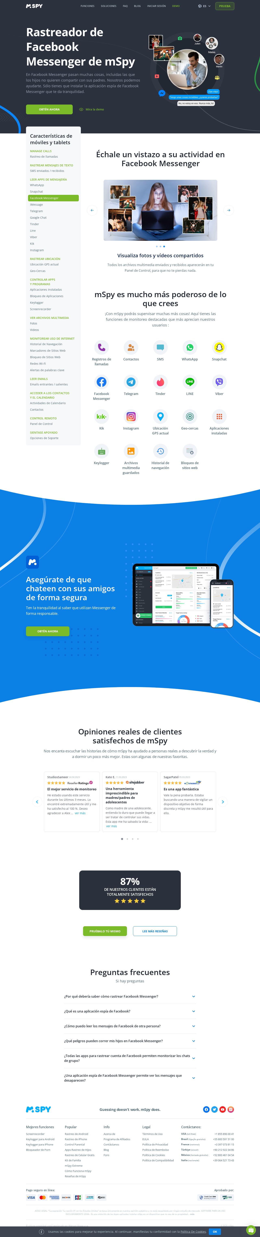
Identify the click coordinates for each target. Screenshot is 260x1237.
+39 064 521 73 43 (223, 1160)
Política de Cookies (153, 1155)
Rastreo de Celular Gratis (79, 1155)
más (192, 1214)
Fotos (33, 323)
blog (137, 6)
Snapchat (36, 191)
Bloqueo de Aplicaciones (46, 296)
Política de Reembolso (155, 1150)
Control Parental (75, 1144)
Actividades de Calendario (48, 403)
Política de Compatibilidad (158, 1160)
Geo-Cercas (38, 271)
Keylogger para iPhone (39, 1144)
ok (215, 1232)
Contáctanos (111, 1144)
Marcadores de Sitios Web (48, 350)
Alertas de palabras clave (47, 370)
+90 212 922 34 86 (223, 1150)
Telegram (36, 211)
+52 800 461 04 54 (223, 1155)
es (204, 6)
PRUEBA (225, 6)
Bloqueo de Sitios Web (45, 357)
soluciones (108, 6)
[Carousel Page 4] (138, 839)
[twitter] (214, 1109)
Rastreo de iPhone (76, 1139)
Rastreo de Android (76, 1134)
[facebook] (206, 1109)
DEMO (176, 6)
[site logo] (34, 6)
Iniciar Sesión (156, 6)
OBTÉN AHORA (49, 109)
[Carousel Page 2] (160, 246)
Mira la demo (95, 109)
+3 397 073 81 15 (224, 1144)
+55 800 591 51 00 (223, 1139)
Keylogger (36, 302)
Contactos (36, 409)
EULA (145, 1139)
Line (33, 230)
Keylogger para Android (40, 1139)
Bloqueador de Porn (38, 1150)
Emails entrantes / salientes (49, 384)
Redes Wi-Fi (38, 363)
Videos (34, 330)
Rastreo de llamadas (44, 156)
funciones (87, 6)
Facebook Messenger (44, 198)
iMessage (36, 204)
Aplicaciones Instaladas (46, 289)
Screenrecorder (40, 309)
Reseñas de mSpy (75, 1176)
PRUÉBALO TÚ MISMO (105, 931)
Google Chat (38, 217)
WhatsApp (37, 185)
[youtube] (222, 1109)
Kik (32, 243)
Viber (33, 237)
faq (125, 6)
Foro (106, 1155)
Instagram (37, 250)
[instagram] (231, 1109)
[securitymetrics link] (207, 1197)
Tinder (34, 224)
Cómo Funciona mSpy (78, 1171)
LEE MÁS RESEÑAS (155, 931)
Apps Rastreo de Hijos (78, 1150)
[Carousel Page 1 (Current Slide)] (122, 839)
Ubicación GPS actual (44, 264)
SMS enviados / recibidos (47, 171)
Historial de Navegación (46, 344)
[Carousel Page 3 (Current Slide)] (164, 246)
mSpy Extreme (73, 1165)
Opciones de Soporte (44, 438)
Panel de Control (41, 424)
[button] (251, 1230)
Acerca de (109, 1134)
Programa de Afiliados (117, 1139)
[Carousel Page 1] (157, 246)
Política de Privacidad (155, 1144)
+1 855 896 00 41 (224, 1134)
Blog (106, 1150)
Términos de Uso (152, 1134)
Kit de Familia (73, 1160)
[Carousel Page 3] (132, 839)
